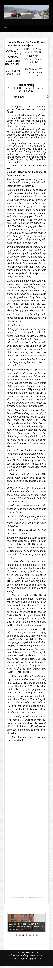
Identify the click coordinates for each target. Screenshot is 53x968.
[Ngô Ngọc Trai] (26, 12)
